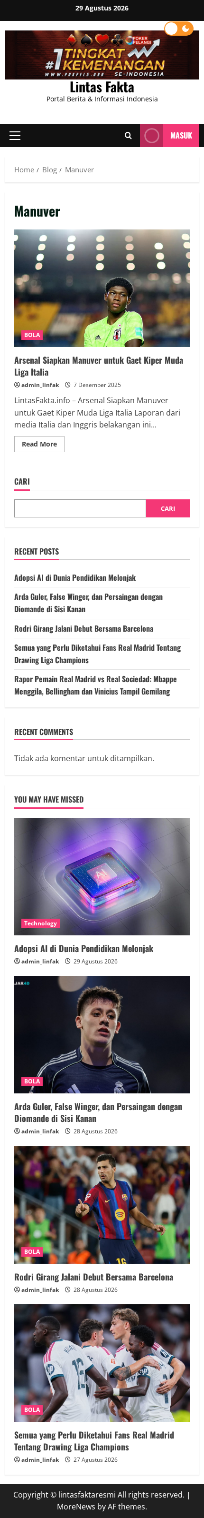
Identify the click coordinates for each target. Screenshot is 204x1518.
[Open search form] (128, 135)
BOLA (32, 335)
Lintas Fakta (102, 86)
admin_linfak (40, 385)
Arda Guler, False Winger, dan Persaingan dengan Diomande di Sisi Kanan (98, 1112)
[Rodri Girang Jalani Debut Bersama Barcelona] (102, 1205)
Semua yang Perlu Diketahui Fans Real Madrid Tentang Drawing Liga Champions (94, 1441)
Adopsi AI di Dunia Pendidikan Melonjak (75, 577)
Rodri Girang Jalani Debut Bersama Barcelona (83, 628)
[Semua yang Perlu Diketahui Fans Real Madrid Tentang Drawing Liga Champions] (102, 1363)
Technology (40, 923)
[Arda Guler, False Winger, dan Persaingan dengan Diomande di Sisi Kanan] (102, 1034)
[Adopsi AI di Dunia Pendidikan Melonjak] (102, 876)
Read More (43, 445)
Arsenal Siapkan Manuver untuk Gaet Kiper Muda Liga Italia (102, 288)
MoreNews (76, 1506)
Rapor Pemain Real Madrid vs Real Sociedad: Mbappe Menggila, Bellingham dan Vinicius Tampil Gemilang (95, 685)
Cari (22, 481)
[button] (15, 135)
